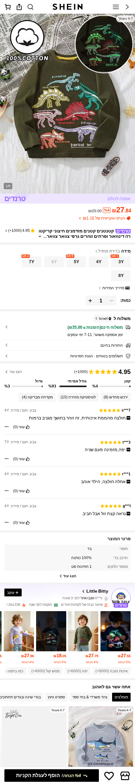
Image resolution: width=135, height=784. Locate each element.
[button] (127, 7)
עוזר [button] (22, 427)
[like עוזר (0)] (27, 427)
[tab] (121, 697)
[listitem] (115, 637)
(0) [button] (15, 427)
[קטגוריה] (116, 7)
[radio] (121, 261)
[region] (67, 378)
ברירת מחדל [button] (109, 251)
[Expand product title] (40, 236)
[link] (30, 7)
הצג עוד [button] (15, 372)
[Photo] (106, 598)
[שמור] (109, 775)
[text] (67, 418)
